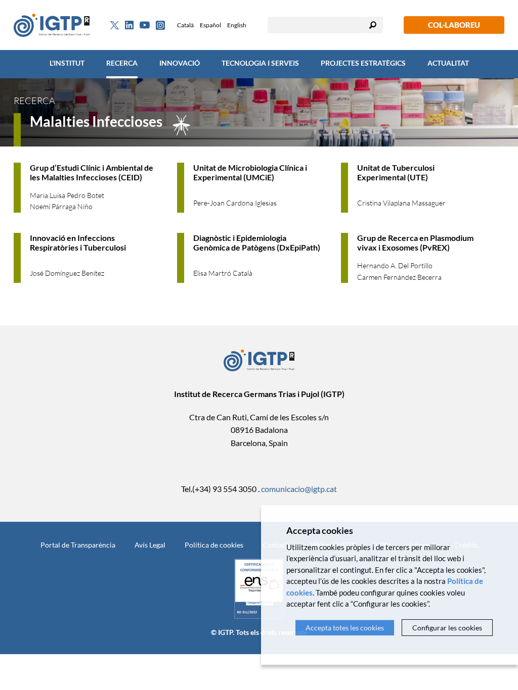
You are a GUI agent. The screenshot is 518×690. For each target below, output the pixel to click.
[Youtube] (145, 25)
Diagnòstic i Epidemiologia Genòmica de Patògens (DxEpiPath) (256, 242)
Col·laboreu (454, 24)
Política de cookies (214, 544)
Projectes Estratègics (363, 63)
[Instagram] (160, 25)
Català (185, 25)
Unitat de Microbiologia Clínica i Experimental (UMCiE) (250, 172)
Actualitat (448, 63)
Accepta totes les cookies (345, 627)
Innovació (179, 63)
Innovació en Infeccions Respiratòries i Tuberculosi (78, 242)
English (236, 25)
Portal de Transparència (77, 544)
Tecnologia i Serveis (260, 63)
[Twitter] (114, 25)
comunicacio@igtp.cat (299, 489)
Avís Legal (150, 544)
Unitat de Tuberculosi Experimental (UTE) (396, 172)
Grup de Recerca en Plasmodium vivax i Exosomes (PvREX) (415, 242)
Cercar (373, 25)
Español (210, 25)
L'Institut (67, 63)
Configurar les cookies (447, 627)
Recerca (122, 63)
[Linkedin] (129, 25)
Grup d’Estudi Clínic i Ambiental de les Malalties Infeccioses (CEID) (91, 172)
